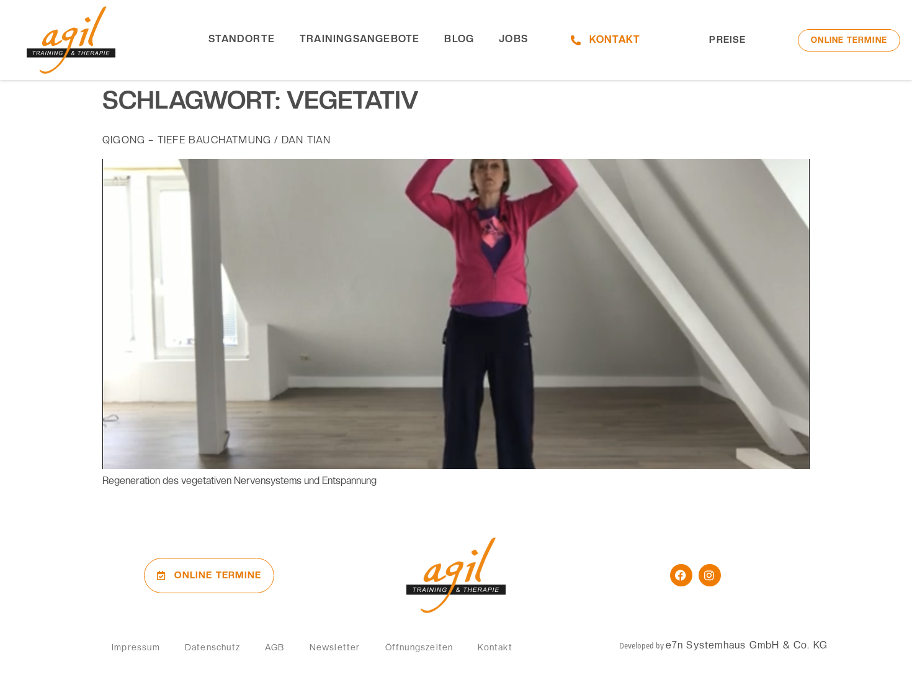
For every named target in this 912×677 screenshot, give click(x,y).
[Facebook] (681, 575)
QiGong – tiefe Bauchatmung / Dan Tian (216, 140)
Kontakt (495, 647)
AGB (275, 647)
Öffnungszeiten (419, 647)
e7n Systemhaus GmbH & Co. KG (747, 645)
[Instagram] (710, 575)
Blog (459, 39)
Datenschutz (212, 647)
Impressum (136, 647)
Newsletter (335, 647)
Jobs (513, 39)
